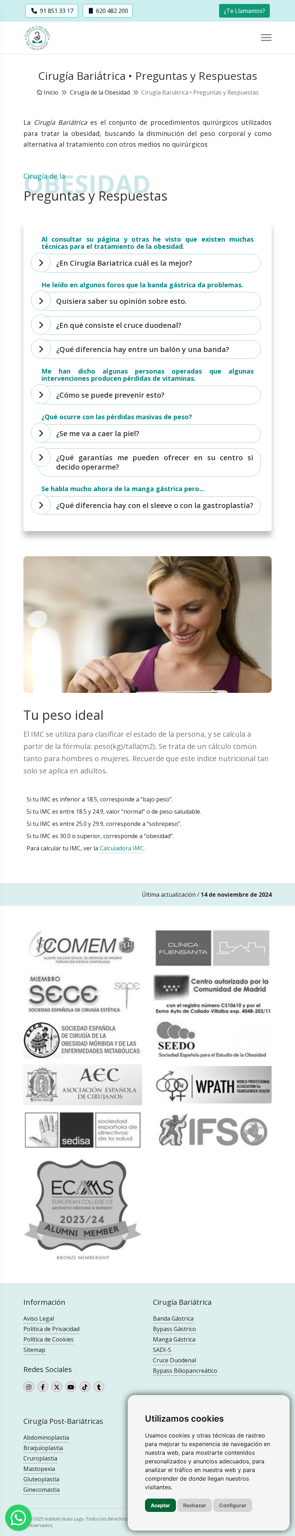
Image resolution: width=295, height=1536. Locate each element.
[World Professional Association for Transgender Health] (212, 1085)
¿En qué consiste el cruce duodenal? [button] (118, 325)
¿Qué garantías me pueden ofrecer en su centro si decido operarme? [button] (154, 462)
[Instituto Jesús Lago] (41, 37)
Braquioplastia (43, 1448)
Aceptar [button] (160, 1505)
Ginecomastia (41, 1490)
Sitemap (34, 1350)
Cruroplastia (40, 1458)
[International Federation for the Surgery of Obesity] (212, 1130)
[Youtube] (70, 1386)
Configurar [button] (232, 1505)
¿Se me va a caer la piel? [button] (97, 433)
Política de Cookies (48, 1339)
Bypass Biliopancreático (185, 1371)
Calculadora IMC (122, 848)
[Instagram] (28, 1386)
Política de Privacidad (51, 1329)
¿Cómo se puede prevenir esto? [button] (110, 395)
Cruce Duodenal (174, 1360)
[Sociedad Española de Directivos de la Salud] (82, 1130)
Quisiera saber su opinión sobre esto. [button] (121, 301)
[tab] (149, 263)
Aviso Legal (38, 1318)
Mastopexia (39, 1469)
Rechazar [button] (194, 1505)
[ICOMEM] (82, 948)
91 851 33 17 (55, 11)
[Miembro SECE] (82, 994)
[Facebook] (42, 1386)
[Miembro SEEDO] (212, 1040)
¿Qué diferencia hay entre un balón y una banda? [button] (142, 349)
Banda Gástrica (173, 1318)
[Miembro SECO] (82, 1040)
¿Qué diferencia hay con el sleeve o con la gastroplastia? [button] (154, 505)
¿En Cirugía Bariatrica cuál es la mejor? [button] (124, 263)
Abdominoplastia (46, 1437)
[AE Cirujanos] (82, 1084)
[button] (244, 10)
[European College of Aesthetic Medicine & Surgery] (82, 1209)
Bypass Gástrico (174, 1329)
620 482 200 (111, 11)
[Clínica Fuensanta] (212, 948)
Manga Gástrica (174, 1339)
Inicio (50, 92)
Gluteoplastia (41, 1479)
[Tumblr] (99, 1386)
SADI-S (162, 1350)
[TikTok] (85, 1386)
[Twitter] (56, 1386)
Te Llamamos (244, 11)
